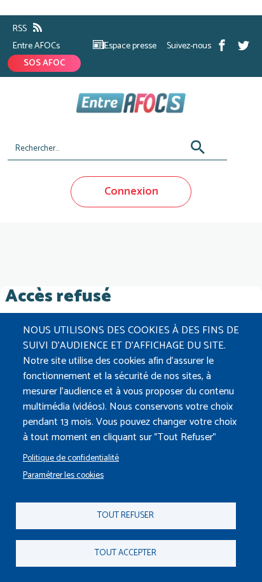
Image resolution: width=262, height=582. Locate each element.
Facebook (222, 45)
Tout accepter (125, 553)
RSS (20, 29)
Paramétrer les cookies (63, 475)
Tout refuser (125, 515)
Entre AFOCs (36, 46)
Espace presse (130, 46)
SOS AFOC (44, 63)
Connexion (131, 191)
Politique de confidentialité (71, 458)
